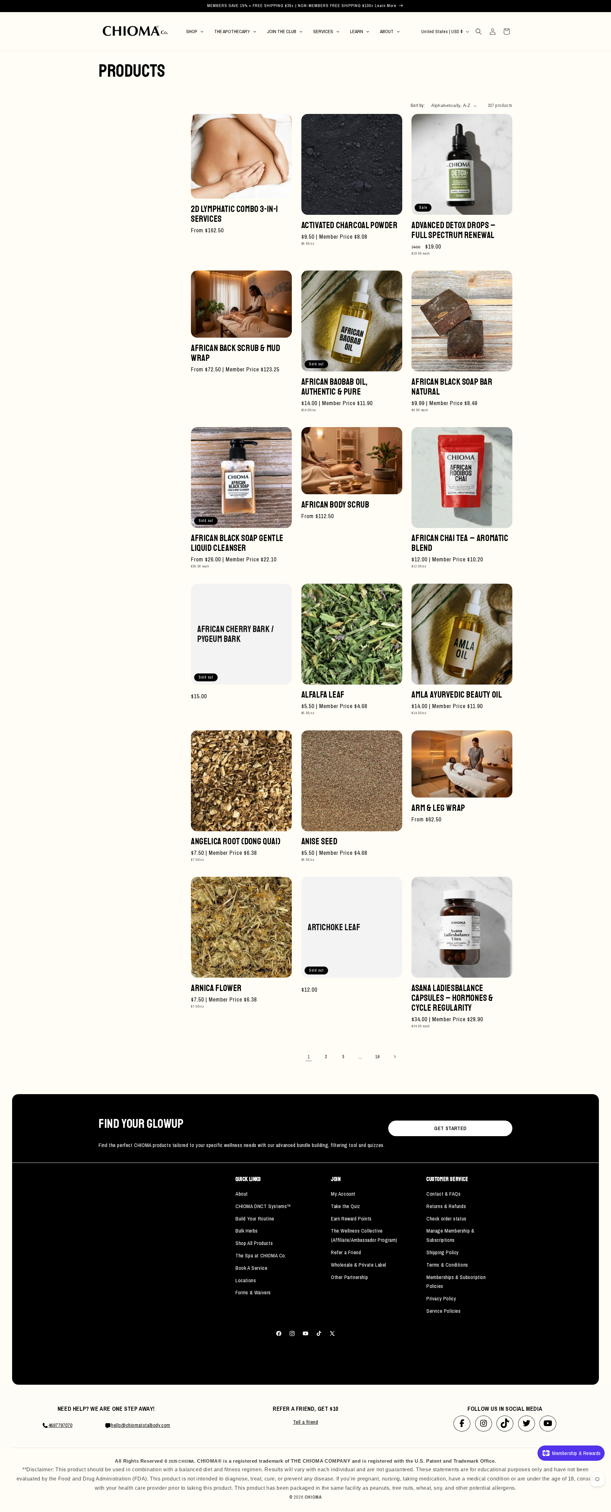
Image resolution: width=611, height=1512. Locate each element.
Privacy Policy (441, 1298)
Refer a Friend (346, 1252)
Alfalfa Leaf (323, 695)
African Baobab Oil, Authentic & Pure (334, 387)
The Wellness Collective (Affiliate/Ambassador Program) (364, 1235)
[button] (479, 32)
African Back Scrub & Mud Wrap (235, 353)
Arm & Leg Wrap (438, 808)
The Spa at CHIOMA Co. (260, 1255)
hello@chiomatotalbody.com (140, 1425)
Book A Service (251, 1267)
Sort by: (418, 105)
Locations (245, 1280)
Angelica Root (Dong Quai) (236, 841)
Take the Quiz (345, 1206)
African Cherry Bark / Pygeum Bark (235, 634)
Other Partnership (349, 1277)
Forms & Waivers (253, 1292)
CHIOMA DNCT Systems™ (263, 1206)
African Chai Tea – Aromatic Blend (459, 543)
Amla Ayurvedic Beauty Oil (456, 695)
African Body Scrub (335, 505)
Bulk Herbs (246, 1230)
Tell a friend (305, 1421)
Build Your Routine (254, 1218)
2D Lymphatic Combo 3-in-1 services (234, 214)
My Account (343, 1193)
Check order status (446, 1218)
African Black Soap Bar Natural (451, 387)
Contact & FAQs (443, 1193)
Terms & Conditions (447, 1264)
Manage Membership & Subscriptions (450, 1235)
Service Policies (443, 1310)
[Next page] (395, 1057)
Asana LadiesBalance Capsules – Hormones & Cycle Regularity (452, 998)
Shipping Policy (442, 1252)
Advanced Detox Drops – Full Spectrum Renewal (453, 230)
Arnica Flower (216, 988)
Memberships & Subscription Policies (456, 1282)
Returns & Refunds (446, 1206)
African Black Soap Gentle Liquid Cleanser (237, 543)
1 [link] (308, 1056)
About (241, 1193)
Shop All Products (254, 1243)
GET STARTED (450, 1128)
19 (377, 1056)
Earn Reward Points (351, 1218)
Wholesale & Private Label (358, 1264)
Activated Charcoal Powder (349, 225)
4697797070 (60, 1425)
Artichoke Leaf (334, 927)
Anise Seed (319, 841)
